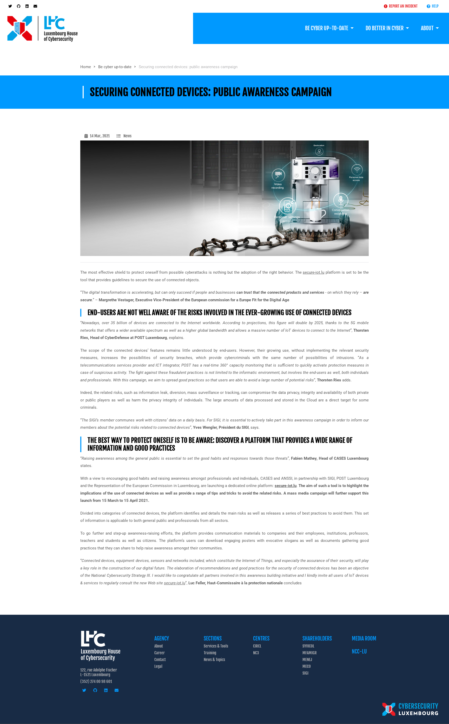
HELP (434, 6)
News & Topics (214, 659)
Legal (158, 666)
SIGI (305, 673)
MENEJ (307, 659)
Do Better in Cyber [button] (385, 28)
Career (159, 652)
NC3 (256, 652)
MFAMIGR (309, 652)
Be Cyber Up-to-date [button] (327, 28)
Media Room (364, 638)
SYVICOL (308, 646)
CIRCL (257, 646)
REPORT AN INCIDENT (402, 6)
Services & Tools (216, 646)
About (158, 646)
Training (210, 652)
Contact (160, 659)
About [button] (427, 28)
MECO (306, 666)
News (127, 135)
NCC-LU (359, 651)
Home (85, 67)
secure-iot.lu (313, 272)
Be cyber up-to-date (114, 67)
